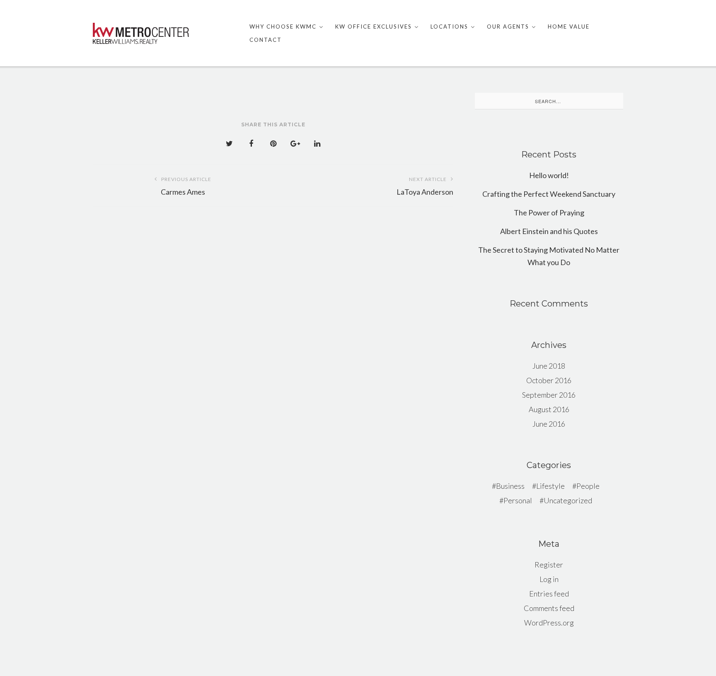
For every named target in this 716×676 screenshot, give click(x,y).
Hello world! (549, 175)
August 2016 (549, 409)
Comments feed (549, 608)
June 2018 (548, 365)
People (588, 485)
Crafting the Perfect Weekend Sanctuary (548, 193)
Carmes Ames (186, 186)
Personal (517, 500)
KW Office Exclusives (373, 26)
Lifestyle (550, 485)
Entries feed (549, 593)
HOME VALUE (569, 26)
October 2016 (548, 380)
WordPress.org (549, 622)
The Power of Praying (549, 212)
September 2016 (549, 394)
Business (510, 485)
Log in (549, 579)
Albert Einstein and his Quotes (549, 231)
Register (549, 564)
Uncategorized (568, 500)
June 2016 (548, 423)
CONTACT (265, 39)
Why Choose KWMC (283, 26)
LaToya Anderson (425, 186)
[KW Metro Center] (141, 33)
